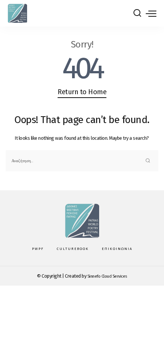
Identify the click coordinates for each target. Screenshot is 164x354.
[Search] (137, 13)
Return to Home (82, 92)
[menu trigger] (151, 13)
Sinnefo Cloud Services (107, 276)
